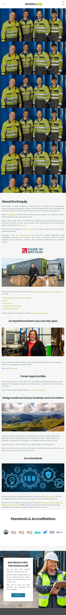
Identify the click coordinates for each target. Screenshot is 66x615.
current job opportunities (37, 390)
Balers (5, 300)
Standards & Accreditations (33, 518)
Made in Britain (29, 229)
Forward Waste (24, 235)
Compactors (7, 303)
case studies (12, 215)
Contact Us (18, 595)
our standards (50, 496)
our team (22, 225)
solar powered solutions (39, 313)
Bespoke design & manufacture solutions (17, 298)
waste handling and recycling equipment (49, 292)
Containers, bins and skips (12, 306)
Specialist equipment (10, 309)
